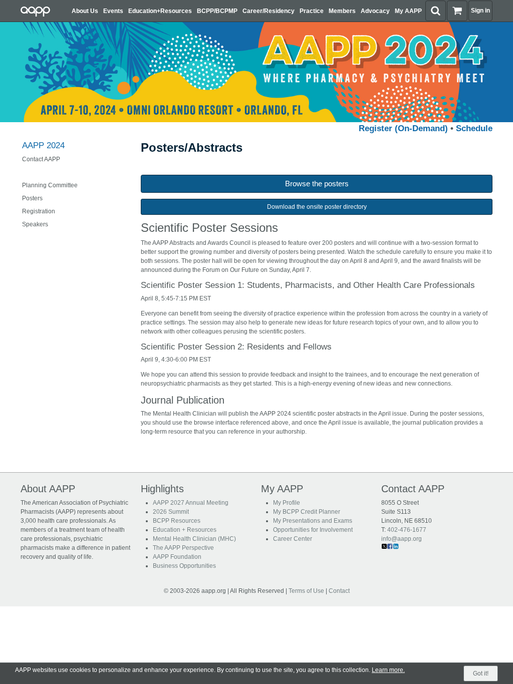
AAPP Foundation (177, 556)
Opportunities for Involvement (313, 529)
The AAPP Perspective (183, 547)
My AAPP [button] (408, 11)
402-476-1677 (406, 529)
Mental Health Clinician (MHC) (194, 538)
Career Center (292, 538)
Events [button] (113, 11)
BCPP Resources (176, 520)
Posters (32, 198)
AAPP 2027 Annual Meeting (190, 502)
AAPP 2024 (43, 145)
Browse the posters (317, 183)
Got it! (480, 673)
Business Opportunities (184, 565)
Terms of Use (306, 590)
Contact (339, 590)
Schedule (474, 128)
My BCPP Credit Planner (306, 511)
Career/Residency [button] (268, 11)
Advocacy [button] (375, 11)
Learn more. (388, 669)
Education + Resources (184, 529)
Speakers (35, 224)
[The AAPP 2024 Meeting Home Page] (256, 71)
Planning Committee (50, 185)
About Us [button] (85, 11)
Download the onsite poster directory (317, 206)
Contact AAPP (41, 159)
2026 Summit (171, 511)
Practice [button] (312, 11)
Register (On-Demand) (403, 128)
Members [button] (342, 11)
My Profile (286, 502)
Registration (38, 211)
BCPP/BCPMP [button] (217, 11)
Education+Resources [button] (160, 11)
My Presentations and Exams (312, 520)
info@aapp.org (401, 538)
